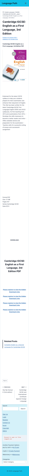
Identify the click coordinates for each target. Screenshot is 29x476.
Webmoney (16, 454)
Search (5, 406)
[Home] (3, 12)
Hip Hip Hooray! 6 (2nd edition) (8, 389)
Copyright (6, 428)
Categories (6, 459)
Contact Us (6, 423)
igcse (5, 380)
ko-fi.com (16, 447)
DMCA (5, 431)
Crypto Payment (14, 451)
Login (4, 417)
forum (4, 425)
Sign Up (5, 414)
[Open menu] (25, 3)
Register (5, 420)
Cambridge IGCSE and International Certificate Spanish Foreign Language (21, 394)
